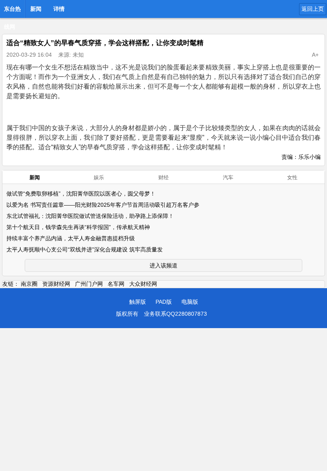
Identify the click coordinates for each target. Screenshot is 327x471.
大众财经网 (143, 284)
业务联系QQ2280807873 (175, 314)
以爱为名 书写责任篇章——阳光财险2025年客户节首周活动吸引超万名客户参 (102, 205)
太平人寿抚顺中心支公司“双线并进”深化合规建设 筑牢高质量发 (84, 249)
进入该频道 (163, 265)
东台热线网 (12, 11)
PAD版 (164, 302)
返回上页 (312, 9)
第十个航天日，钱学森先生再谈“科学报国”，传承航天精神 (78, 227)
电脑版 (189, 302)
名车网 (116, 284)
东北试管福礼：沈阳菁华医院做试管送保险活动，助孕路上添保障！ (90, 216)
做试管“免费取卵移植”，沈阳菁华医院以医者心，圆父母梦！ (81, 193)
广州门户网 (89, 284)
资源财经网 (56, 284)
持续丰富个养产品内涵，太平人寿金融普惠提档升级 (70, 238)
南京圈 (29, 284)
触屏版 (137, 302)
